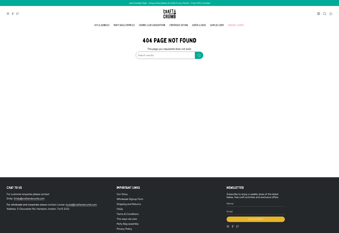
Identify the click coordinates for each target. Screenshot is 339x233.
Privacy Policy (124, 228)
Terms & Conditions (128, 214)
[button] (325, 13)
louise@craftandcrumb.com (81, 204)
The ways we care (127, 218)
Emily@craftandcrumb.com (29, 198)
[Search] (199, 55)
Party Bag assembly (128, 223)
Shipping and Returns (129, 204)
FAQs (120, 208)
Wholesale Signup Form (130, 199)
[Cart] (331, 13)
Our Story (122, 194)
